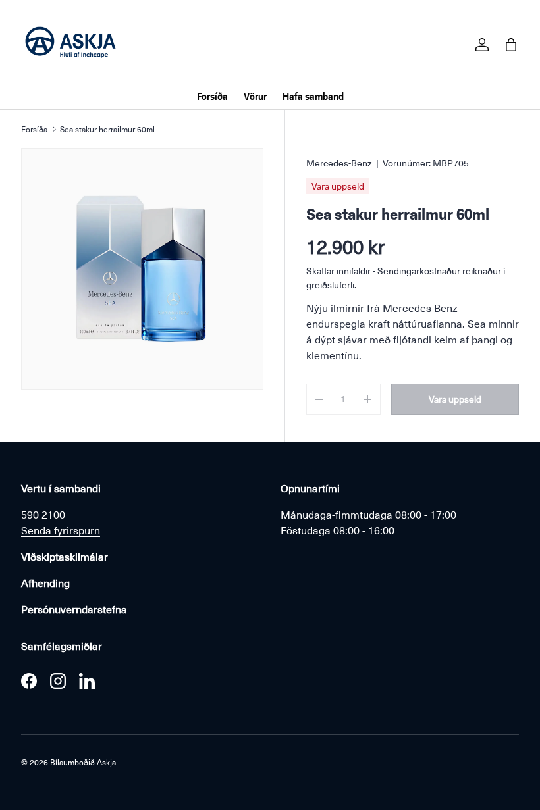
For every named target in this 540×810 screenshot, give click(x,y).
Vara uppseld (455, 399)
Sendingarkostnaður (418, 271)
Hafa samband (313, 96)
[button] (511, 44)
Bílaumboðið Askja (83, 762)
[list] (142, 269)
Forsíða (212, 96)
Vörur (255, 96)
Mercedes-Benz (339, 163)
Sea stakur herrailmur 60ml (107, 129)
